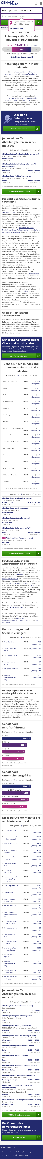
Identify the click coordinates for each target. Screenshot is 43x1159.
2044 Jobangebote (36, 978)
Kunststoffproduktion (29, 74)
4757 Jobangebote (36, 942)
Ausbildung (18, 574)
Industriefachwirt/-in (11, 907)
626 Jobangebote (35, 416)
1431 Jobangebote (36, 871)
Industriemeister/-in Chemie (10, 978)
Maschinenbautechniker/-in (9, 900)
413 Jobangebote (36, 936)
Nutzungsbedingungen (24, 1152)
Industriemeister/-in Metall (10, 942)
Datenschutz (5, 1155)
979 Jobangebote (35, 429)
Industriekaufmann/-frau (9, 871)
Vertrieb (25, 291)
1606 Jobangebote (35, 476)
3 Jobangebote (35, 648)
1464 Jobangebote (35, 462)
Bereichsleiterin (33, 274)
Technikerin (14, 583)
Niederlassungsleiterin (10, 620)
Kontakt (15, 1155)
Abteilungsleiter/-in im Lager (11, 858)
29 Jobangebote (36, 663)
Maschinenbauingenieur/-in (10, 851)
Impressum (23, 1155)
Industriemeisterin (12, 98)
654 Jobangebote (35, 396)
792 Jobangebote (36, 864)
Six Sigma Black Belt (9, 936)
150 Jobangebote (35, 456)
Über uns (4, 1152)
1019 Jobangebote (36, 887)
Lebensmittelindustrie (23, 72)
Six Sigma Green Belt (10, 864)
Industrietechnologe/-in (10, 956)
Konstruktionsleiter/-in (10, 649)
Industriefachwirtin (12, 100)
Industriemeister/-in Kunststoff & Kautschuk (10, 879)
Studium (34, 585)
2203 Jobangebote (35, 422)
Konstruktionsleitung (26, 228)
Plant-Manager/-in (10, 843)
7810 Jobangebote (36, 949)
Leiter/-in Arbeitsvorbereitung (10, 677)
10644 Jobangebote (36, 922)
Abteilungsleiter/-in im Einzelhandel (11, 949)
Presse (12, 1152)
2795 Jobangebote (35, 382)
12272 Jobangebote (36, 858)
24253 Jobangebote (36, 893)
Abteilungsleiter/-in (11, 886)
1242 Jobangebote (36, 913)
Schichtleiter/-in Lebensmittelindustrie (11, 914)
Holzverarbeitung (11, 74)
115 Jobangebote (36, 669)
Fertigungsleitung (23, 230)
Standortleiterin (26, 620)
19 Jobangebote (36, 907)
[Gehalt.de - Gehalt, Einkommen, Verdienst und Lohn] (9, 3)
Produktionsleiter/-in (10, 656)
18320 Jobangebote (36, 656)
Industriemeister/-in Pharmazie (10, 971)
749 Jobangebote (36, 971)
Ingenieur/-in (8, 892)
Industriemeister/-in (10, 831)
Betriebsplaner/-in (10, 928)
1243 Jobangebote (35, 482)
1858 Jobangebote (35, 449)
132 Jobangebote (36, 900)
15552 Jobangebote (36, 838)
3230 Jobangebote (35, 442)
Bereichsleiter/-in (10, 642)
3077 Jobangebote (35, 389)
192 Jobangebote (36, 643)
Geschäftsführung (9, 212)
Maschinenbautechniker (29, 98)
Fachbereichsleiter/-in (10, 663)
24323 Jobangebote (36, 851)
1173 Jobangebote (35, 469)
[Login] (36, 3)
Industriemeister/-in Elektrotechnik (10, 838)
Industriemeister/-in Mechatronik (10, 922)
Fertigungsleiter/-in (11, 668)
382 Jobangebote (36, 831)
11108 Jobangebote (36, 676)
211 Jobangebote (35, 409)
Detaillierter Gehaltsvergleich (22, 57)
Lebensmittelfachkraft (10, 579)
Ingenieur (26, 100)
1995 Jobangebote (35, 402)
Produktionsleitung (9, 230)
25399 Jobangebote (36, 844)
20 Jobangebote (36, 929)
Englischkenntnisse (16, 607)
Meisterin (26, 583)
